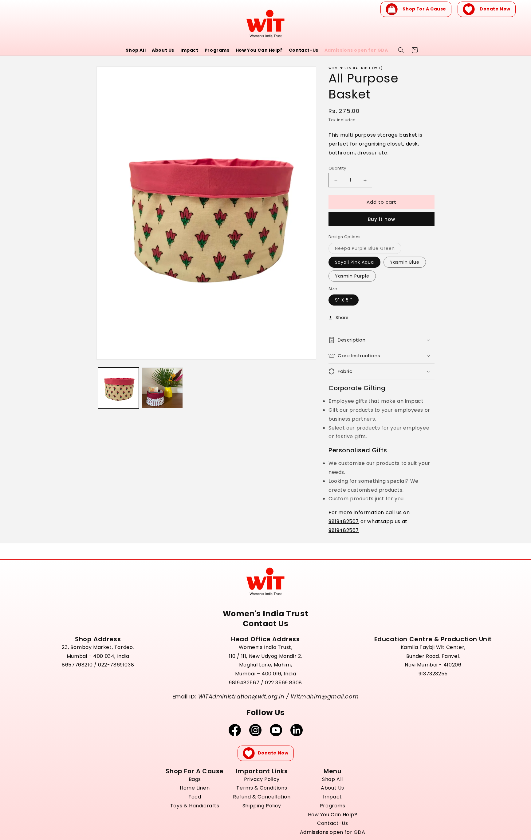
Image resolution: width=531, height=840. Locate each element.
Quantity (337, 168)
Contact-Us (303, 50)
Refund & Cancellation (262, 796)
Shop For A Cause (424, 9)
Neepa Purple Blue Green (368, 249)
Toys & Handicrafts (194, 805)
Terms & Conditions (261, 787)
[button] (381, 340)
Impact (189, 50)
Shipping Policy (261, 805)
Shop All (136, 50)
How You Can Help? (259, 50)
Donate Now (495, 9)
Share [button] (342, 317)
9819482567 (343, 521)
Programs (217, 50)
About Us (163, 50)
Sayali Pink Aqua (354, 262)
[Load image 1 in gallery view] (118, 387)
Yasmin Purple (352, 276)
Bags (195, 779)
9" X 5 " (343, 300)
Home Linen (195, 787)
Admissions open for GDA (356, 50)
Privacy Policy (262, 779)
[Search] (401, 50)
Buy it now (381, 219)
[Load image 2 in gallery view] (162, 387)
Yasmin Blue (404, 262)
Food (194, 796)
